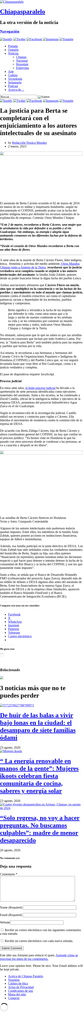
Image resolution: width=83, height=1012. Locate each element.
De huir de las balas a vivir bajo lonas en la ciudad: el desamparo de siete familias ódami (38, 726)
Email (11, 915)
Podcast (13, 86)
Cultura (13, 75)
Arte (11, 71)
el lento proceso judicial (40, 388)
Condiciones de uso (20, 990)
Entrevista (22, 68)
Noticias (13, 53)
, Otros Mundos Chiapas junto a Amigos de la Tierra (40, 265)
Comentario (8, 874)
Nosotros (14, 980)
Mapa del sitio (17, 994)
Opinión (13, 49)
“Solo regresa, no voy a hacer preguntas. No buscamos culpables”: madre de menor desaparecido (40, 829)
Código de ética (18, 983)
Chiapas (21, 57)
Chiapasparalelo (22, 11)
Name (11, 907)
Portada (13, 46)
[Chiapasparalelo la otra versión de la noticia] (41, 2)
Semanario (15, 82)
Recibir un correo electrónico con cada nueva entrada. (39, 941)
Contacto (14, 998)
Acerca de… (16, 89)
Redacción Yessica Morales (29, 142)
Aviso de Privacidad (21, 987)
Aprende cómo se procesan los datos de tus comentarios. (39, 957)
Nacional (22, 60)
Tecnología (15, 78)
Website (5, 922)
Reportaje (22, 64)
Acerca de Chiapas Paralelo (25, 976)
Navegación (9, 31)
